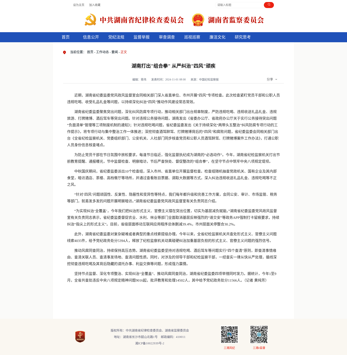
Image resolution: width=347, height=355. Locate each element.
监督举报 (142, 37)
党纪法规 (116, 37)
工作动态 (102, 52)
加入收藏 (94, 4)
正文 (123, 52)
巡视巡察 (192, 37)
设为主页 (78, 4)
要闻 (114, 52)
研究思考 (243, 37)
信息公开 (91, 37)
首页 (66, 37)
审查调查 (167, 37)
